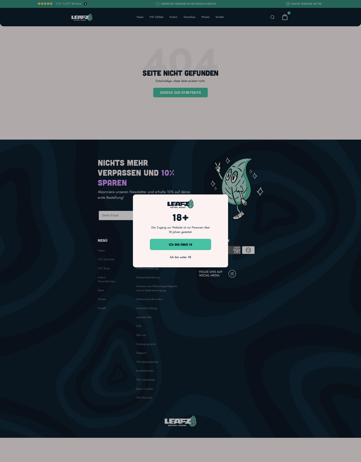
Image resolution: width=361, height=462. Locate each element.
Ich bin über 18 (180, 244)
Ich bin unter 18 (180, 257)
